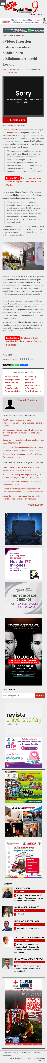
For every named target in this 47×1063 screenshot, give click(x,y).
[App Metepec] (23, 20)
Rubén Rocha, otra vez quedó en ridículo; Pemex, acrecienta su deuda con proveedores (28, 897)
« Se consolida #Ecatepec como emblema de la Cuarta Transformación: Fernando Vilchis (12, 384)
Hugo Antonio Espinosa (26, 921)
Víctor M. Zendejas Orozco (29, 937)
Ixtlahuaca (9, 132)
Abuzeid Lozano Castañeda (14, 129)
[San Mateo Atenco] (23, 859)
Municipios (19, 35)
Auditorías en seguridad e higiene (26, 929)
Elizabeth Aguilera (10, 73)
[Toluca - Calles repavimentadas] (23, 821)
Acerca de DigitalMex (36, 1058)
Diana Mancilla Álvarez (26, 907)
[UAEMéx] (23, 718)
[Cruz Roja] (23, 1012)
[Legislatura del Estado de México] (23, 528)
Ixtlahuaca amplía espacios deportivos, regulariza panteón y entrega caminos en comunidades (23, 448)
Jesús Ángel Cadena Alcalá (28, 959)
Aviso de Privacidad (17, 1058)
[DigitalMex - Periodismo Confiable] (23, 8)
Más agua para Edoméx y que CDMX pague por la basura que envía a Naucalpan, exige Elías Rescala (22, 433)
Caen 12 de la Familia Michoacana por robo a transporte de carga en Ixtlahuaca (21, 469)
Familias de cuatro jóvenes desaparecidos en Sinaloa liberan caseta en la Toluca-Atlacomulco (23, 490)
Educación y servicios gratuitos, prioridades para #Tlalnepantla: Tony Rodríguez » (33, 384)
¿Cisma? (20, 914)
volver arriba (35, 505)
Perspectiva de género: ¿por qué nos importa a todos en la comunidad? (27, 968)
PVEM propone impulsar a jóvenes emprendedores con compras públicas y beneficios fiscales (23, 423)
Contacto (41, 1060)
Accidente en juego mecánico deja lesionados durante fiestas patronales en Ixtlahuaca (22, 497)
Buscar (40, 695)
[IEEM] (23, 563)
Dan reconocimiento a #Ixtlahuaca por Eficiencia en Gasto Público (23, 181)
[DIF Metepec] (23, 752)
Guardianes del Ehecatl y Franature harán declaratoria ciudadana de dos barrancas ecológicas (26, 948)
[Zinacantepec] (23, 786)
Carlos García (22, 888)
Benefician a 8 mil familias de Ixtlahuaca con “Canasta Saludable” (23, 341)
